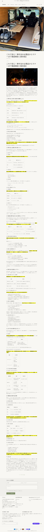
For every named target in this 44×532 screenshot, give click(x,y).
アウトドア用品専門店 (17, 212)
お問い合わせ (17, 499)
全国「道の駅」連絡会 (10, 347)
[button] (37, 5)
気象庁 (7, 444)
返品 (16, 502)
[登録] (17, 524)
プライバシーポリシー (19, 505)
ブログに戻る (22, 474)
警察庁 (10, 288)
